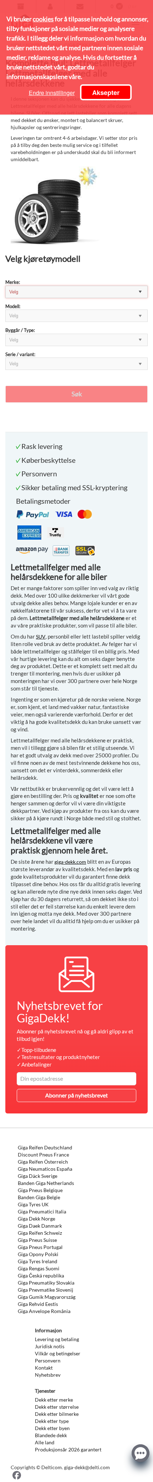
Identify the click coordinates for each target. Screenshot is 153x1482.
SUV (41, 637)
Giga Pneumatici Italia (42, 1211)
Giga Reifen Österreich (43, 1162)
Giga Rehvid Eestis (38, 1304)
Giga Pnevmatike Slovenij (45, 1290)
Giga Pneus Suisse (37, 1240)
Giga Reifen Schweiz (40, 1233)
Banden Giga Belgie (39, 1197)
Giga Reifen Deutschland (45, 1147)
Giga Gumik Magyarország (46, 1297)
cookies (43, 19)
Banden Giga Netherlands (46, 1183)
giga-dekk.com (70, 862)
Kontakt (44, 1368)
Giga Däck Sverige (37, 1176)
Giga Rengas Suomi (38, 1268)
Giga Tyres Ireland (37, 1261)
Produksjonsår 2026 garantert (68, 1449)
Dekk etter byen (52, 1428)
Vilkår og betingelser (57, 1353)
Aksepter (106, 92)
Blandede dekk (51, 1435)
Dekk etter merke (54, 1400)
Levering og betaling (57, 1339)
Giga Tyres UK (33, 1204)
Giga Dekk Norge (36, 1219)
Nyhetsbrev (47, 1375)
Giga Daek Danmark (40, 1226)
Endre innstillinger (52, 93)
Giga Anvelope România (44, 1311)
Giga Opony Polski (38, 1254)
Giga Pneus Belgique (40, 1190)
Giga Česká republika (41, 1275)
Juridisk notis (49, 1346)
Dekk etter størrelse (57, 1407)
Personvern (47, 1360)
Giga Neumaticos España (45, 1169)
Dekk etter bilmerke (57, 1414)
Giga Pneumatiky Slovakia (46, 1283)
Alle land (44, 1442)
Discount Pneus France (43, 1155)
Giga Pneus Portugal (40, 1247)
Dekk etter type (52, 1421)
